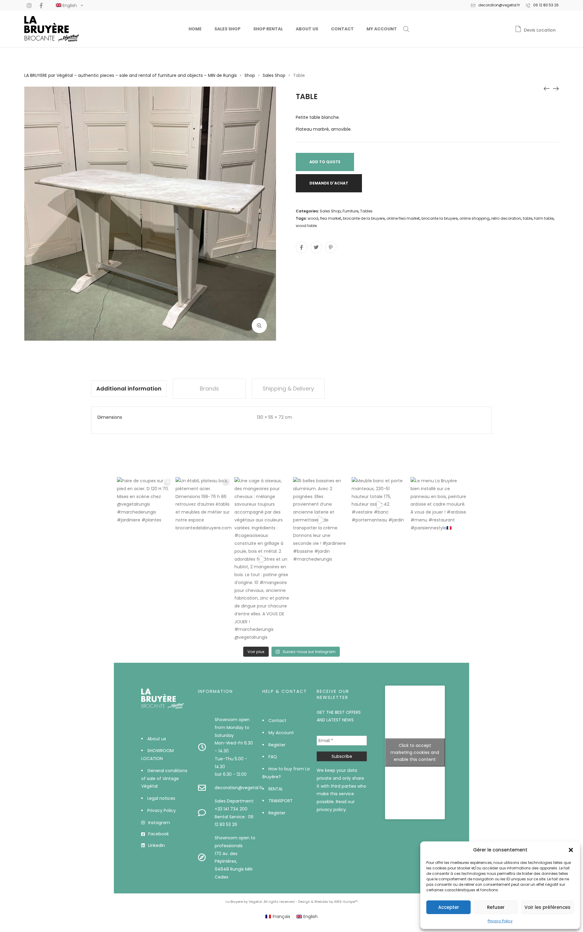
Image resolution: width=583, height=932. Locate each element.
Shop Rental (268, 29)
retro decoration (506, 218)
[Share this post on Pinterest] (330, 247)
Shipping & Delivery (288, 388)
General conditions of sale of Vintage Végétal (164, 778)
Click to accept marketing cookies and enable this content (414, 752)
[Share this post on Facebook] (301, 247)
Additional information (129, 388)
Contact (342, 29)
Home (195, 29)
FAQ (272, 757)
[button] (571, 850)
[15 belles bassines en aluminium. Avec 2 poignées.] (321, 520)
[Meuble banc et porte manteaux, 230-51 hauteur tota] (379, 505)
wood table (306, 225)
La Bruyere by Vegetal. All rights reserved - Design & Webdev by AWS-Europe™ (292, 901)
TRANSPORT (280, 801)
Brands (209, 388)
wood (313, 218)
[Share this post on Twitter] (316, 247)
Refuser (496, 907)
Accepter (448, 907)
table (527, 218)
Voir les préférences (547, 907)
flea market (330, 218)
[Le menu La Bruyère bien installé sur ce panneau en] (438, 505)
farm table (544, 218)
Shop (249, 75)
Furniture (350, 211)
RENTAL (275, 789)
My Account (382, 29)
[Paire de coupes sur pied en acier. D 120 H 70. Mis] (144, 505)
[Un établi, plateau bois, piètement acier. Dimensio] (203, 505)
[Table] (547, 88)
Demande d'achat (328, 183)
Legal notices (161, 798)
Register (276, 745)
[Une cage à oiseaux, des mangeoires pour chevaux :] (262, 559)
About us (307, 29)
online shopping (474, 218)
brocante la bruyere (439, 218)
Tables (366, 211)
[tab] (129, 388)
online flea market (403, 218)
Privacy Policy (500, 920)
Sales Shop (227, 29)
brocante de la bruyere (364, 218)
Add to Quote (324, 161)
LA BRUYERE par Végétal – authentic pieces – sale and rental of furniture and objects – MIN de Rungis (130, 75)
